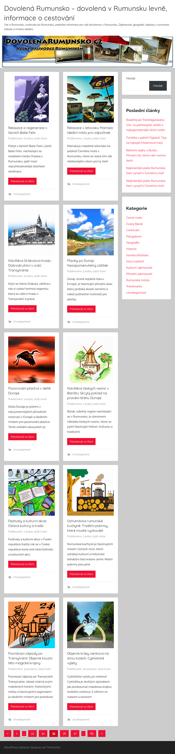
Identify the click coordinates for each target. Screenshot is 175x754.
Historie (131, 249)
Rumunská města (137, 280)
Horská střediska (137, 255)
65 (91, 733)
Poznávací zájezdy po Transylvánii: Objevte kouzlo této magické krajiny (30, 658)
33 (32, 733)
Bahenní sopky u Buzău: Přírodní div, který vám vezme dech (146, 155)
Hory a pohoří (135, 261)
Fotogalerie (134, 236)
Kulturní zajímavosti (139, 267)
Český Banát (134, 224)
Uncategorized (21, 194)
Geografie (132, 242)
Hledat (130, 78)
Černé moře (134, 217)
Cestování (132, 230)
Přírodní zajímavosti (139, 274)
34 (43, 733)
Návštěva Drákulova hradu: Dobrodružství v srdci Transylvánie (29, 265)
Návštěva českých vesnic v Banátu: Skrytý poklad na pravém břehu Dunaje (88, 393)
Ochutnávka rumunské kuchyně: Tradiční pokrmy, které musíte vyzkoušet (87, 526)
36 (64, 733)
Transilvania (134, 286)
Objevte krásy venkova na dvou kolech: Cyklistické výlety (88, 658)
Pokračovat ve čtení (22, 181)
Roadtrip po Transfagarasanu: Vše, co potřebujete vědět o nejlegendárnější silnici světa (145, 125)
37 (75, 733)
